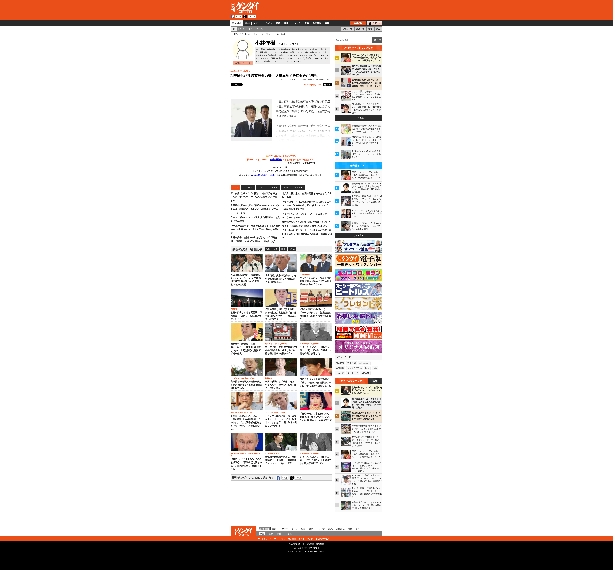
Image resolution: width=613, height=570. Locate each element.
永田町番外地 (305, 274)
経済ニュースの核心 (241, 70)
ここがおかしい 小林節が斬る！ (243, 378)
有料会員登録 (276, 159)
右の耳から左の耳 (272, 453)
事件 (283, 249)
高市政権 (351, 363)
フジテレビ (352, 373)
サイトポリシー (264, 539)
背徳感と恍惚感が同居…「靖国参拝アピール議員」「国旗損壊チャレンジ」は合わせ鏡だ (280, 460)
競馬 (307, 23)
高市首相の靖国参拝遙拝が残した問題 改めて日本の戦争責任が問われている (246, 384)
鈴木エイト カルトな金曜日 (276, 344)
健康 (286, 23)
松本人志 (340, 373)
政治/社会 (236, 23)
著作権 (301, 539)
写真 (350, 528)
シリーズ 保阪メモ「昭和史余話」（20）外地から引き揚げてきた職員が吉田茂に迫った (315, 460)
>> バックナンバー (312, 84)
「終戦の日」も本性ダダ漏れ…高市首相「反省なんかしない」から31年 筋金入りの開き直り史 (316, 416)
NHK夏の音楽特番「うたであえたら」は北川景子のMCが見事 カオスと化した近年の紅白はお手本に (255, 229)
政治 (268, 249)
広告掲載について (296, 544)
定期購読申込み (322, 539)
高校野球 (340, 363)
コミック (296, 23)
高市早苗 (365, 373)
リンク (310, 539)
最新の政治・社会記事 (247, 249)
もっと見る (358, 118)
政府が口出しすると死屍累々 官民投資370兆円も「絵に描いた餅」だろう (246, 315)
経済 (278, 23)
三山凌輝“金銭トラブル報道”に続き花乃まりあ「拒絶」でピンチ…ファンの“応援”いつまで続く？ (254, 197)
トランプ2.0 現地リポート (275, 412)
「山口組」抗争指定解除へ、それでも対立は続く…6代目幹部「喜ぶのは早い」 (280, 278)
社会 (276, 249)
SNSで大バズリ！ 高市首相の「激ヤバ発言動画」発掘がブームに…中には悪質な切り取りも (315, 382)
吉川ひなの (364, 363)
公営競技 (317, 23)
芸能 (247, 23)
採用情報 (320, 544)
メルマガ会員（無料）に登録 (261, 175)
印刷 (329, 85)
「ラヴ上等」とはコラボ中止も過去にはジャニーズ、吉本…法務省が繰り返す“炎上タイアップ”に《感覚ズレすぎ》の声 (306, 205)
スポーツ (258, 23)
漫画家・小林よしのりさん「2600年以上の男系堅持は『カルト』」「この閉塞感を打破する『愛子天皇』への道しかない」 (246, 422)
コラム (292, 249)
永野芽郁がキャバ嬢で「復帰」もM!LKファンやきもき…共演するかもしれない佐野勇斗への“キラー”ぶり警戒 (255, 209)
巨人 (367, 368)
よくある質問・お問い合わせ (306, 548)
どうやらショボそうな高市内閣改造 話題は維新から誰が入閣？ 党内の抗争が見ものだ (316, 281)
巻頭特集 (234, 309)
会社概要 (310, 544)
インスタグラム (354, 368)
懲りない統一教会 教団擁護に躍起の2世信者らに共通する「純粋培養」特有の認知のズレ (281, 350)
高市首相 (340, 368)
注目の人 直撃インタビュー (241, 412)
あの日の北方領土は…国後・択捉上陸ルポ (246, 455)
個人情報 (292, 539)
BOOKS (298, 187)
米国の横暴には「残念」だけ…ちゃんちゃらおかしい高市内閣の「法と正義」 (280, 384)
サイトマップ (280, 539)
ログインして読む (281, 167)
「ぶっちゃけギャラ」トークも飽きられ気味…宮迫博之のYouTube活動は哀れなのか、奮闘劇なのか (307, 234)
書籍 (327, 23)
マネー (274, 187)
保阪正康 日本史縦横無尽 (310, 344)
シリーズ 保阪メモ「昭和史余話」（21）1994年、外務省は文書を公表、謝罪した (316, 350)
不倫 (375, 368)
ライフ (269, 23)
